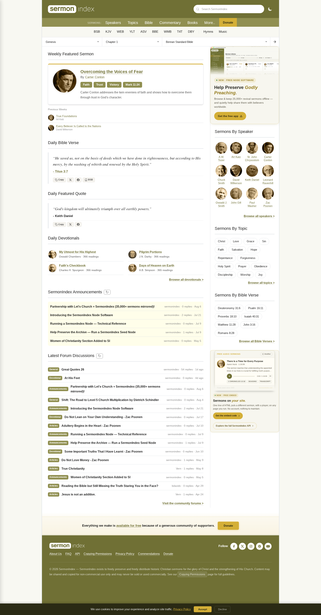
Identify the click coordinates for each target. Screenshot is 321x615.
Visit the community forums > (182, 503)
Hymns (208, 31)
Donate (228, 22)
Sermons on (229, 400)
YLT (132, 31)
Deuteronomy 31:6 (229, 308)
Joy (260, 274)
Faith (221, 249)
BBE (155, 31)
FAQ (68, 553)
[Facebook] (233, 546)
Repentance (225, 258)
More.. (209, 23)
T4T (179, 31)
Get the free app (228, 116)
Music (223, 31)
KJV (108, 31)
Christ (221, 241)
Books (192, 23)
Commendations (149, 553)
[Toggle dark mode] (270, 9)
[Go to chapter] (274, 41)
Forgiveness (247, 258)
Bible (149, 23)
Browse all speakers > (259, 216)
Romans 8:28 (226, 333)
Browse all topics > (261, 282)
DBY (191, 31)
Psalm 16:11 (255, 308)
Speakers (113, 23)
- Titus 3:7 (60, 171)
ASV (143, 31)
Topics (133, 23)
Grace (250, 241)
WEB (120, 31)
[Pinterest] (259, 546)
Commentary (170, 23)
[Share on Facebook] (78, 179)
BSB (97, 31)
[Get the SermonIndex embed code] (244, 370)
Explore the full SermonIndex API (233, 426)
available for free (128, 525)
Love (236, 241)
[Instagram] (250, 546)
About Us (55, 553)
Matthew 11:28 (227, 324)
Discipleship (225, 274)
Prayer (242, 266)
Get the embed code (226, 415)
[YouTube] (268, 546)
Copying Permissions (98, 553)
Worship (245, 274)
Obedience (260, 266)
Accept (202, 609)
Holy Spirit (224, 266)
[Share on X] (70, 179)
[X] (242, 546)
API (77, 553)
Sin (264, 241)
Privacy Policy (125, 553)
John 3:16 (249, 324)
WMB (167, 31)
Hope (254, 249)
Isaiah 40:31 (251, 316)
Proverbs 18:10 (227, 316)
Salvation (237, 249)
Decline (222, 609)
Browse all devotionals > (186, 279)
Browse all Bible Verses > (257, 341)
